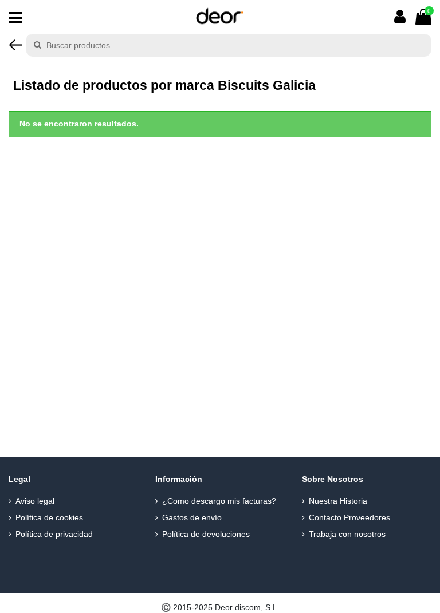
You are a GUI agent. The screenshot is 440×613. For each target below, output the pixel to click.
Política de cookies (49, 517)
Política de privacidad (54, 534)
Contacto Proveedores (349, 517)
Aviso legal (34, 500)
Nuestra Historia (338, 500)
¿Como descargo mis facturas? (219, 500)
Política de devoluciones (206, 534)
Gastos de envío (192, 517)
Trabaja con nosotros (347, 534)
